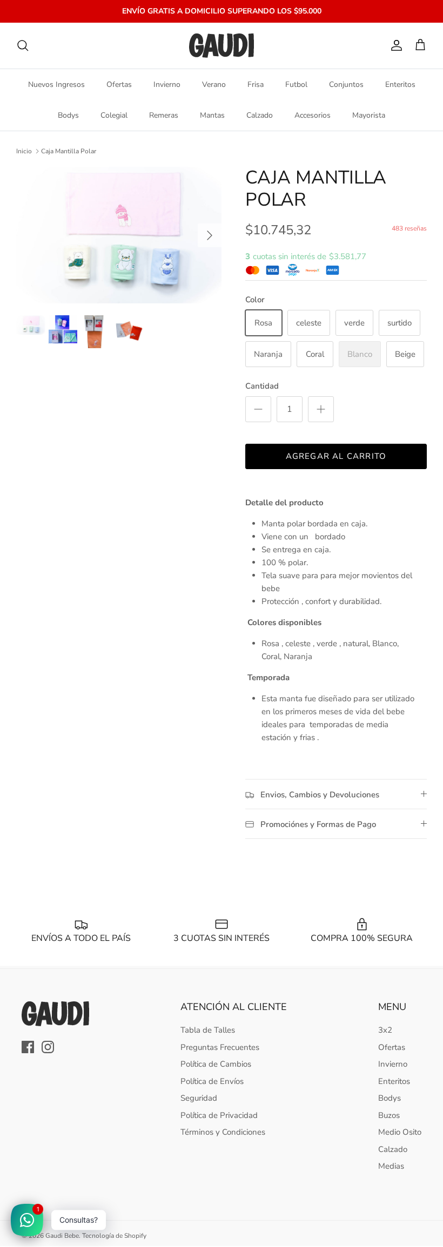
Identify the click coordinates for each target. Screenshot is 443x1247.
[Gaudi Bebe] (221, 45)
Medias (391, 1166)
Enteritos (400, 84)
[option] (119, 235)
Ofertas (119, 84)
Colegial (113, 115)
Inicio (24, 151)
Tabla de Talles (207, 1030)
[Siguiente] (210, 235)
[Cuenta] (394, 45)
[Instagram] (48, 1047)
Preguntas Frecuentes (219, 1047)
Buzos (389, 1115)
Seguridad (198, 1098)
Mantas (212, 115)
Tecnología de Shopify (114, 1235)
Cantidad (262, 386)
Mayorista (368, 115)
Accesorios (312, 115)
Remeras (163, 115)
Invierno (166, 84)
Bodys (68, 115)
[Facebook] (28, 1047)
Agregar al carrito (336, 456)
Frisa (255, 84)
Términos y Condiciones (222, 1132)
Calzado (259, 115)
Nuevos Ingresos (56, 84)
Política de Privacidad (219, 1115)
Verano (214, 84)
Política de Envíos (212, 1081)
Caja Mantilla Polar (68, 151)
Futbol (296, 84)
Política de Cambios (215, 1064)
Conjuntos (346, 84)
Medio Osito (399, 1132)
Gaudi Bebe (62, 1235)
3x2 (385, 1030)
